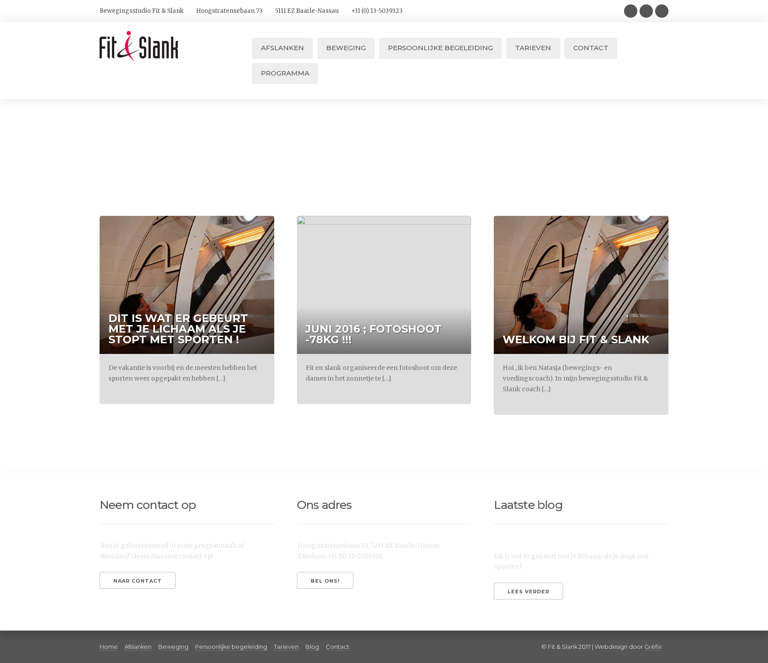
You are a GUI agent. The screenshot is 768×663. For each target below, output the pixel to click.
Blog (312, 646)
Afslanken (282, 48)
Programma (285, 73)
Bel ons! (325, 581)
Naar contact (137, 581)
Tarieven (533, 48)
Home (109, 646)
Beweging (346, 48)
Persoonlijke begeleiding (440, 48)
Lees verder (528, 591)
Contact (590, 48)
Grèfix (653, 646)
